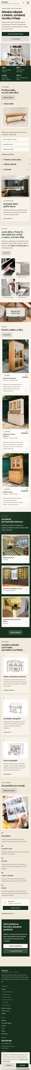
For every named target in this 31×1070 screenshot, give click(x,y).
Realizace (4, 1020)
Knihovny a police (6, 1005)
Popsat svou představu (15, 946)
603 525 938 (16, 39)
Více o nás (6, 253)
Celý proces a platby (9, 790)
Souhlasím (22, 1065)
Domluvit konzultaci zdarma (15, 34)
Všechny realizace (15, 632)
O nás (3, 1028)
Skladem (4, 1013)
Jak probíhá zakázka (6, 1023)
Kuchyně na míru (5, 1011)
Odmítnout (9, 1065)
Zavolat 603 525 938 (16, 951)
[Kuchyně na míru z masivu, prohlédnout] (15, 186)
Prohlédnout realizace (9, 690)
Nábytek (4, 989)
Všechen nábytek (8, 97)
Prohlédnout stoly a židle (8, 154)
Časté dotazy (5, 1033)
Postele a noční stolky (7, 999)
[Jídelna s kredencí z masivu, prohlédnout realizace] (15, 54)
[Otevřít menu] (27, 2)
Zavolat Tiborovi (15, 908)
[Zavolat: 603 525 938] (23, 2)
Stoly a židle (5, 1002)
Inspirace (4, 1026)
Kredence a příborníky (7, 992)
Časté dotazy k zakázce (8, 913)
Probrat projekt (7, 774)
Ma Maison (10, 2)
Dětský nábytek (6, 994)
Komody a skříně (6, 997)
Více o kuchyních (8, 218)
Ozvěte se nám (7, 732)
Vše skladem (6, 335)
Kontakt (3, 1031)
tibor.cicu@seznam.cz (7, 1043)
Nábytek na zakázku (6, 1008)
